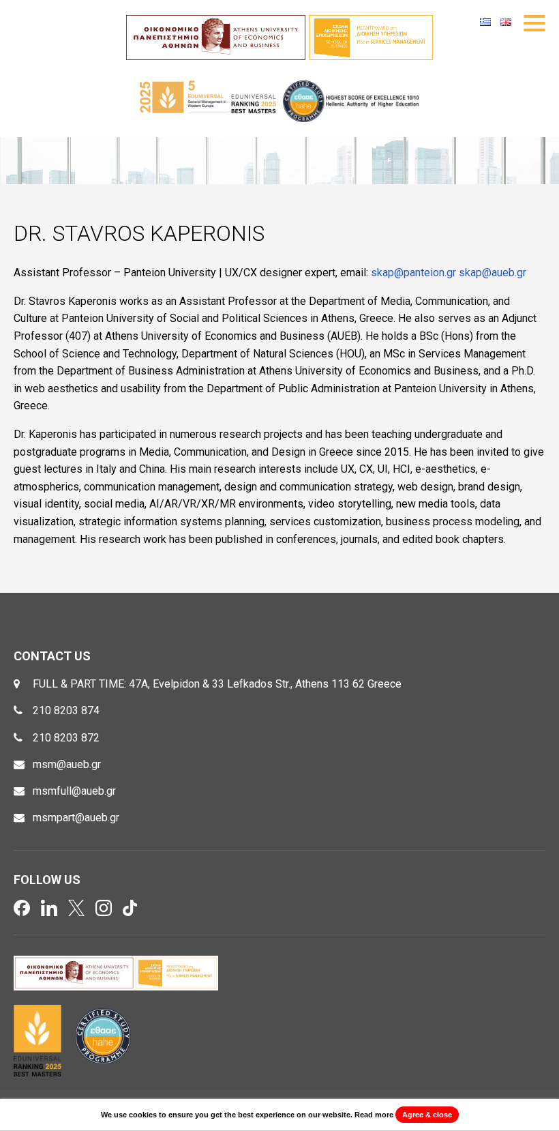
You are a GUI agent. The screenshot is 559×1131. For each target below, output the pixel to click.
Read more (373, 1115)
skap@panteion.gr (413, 272)
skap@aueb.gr (492, 272)
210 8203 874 (66, 710)
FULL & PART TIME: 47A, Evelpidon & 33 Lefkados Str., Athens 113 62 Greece (217, 683)
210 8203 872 (66, 737)
